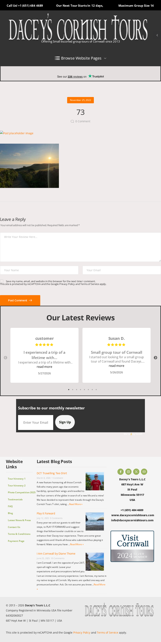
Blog (10, 513)
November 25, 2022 (80, 100)
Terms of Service (89, 284)
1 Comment (57, 477)
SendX (139, 434)
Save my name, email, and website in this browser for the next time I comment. (51, 281)
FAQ (10, 506)
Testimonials (15, 499)
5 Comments (56, 518)
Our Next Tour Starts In (73, 5)
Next (155, 358)
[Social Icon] (120, 472)
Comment (82, 121)
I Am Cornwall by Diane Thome (56, 553)
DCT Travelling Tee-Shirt (52, 473)
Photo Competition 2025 (20, 492)
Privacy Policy (67, 284)
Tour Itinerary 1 (17, 478)
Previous (5, 358)
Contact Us (14, 527)
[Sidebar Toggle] (157, 35)
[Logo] (78, 27)
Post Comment (18, 300)
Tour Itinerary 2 (17, 485)
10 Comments (57, 558)
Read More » (75, 504)
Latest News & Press (19, 520)
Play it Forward (46, 513)
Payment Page (16, 541)
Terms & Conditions (19, 534)
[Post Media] (80, 133)
